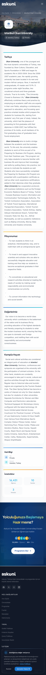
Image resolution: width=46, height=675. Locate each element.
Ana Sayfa (5, 13)
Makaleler (5, 614)
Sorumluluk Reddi (8, 640)
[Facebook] (4, 587)
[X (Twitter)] (9, 587)
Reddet (8, 669)
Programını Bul (21, 551)
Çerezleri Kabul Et (23, 669)
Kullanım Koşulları (8, 632)
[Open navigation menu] (42, 4)
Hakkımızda (6, 618)
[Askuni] (9, 4)
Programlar (5, 606)
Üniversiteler (16, 13)
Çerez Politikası (7, 636)
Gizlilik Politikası (7, 628)
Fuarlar (4, 610)
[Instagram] (14, 587)
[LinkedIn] (19, 587)
